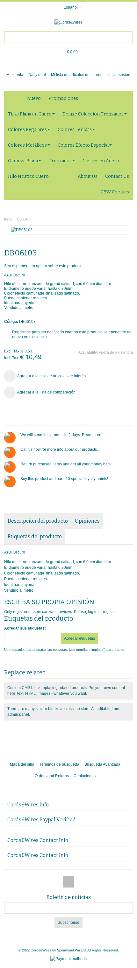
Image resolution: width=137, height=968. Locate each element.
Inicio (8, 219)
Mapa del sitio (22, 764)
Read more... (93, 435)
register (109, 611)
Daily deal (37, 75)
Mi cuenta (14, 75)
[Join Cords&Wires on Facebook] (68, 882)
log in (92, 611)
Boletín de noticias (69, 897)
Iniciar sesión (118, 75)
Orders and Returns (52, 776)
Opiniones (87, 521)
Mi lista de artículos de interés (76, 75)
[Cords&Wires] (68, 22)
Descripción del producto (38, 521)
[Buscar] (127, 37)
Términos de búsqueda (59, 764)
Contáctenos (85, 776)
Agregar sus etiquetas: (25, 628)
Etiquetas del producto (35, 536)
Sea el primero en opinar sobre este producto (43, 266)
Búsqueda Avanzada (102, 764)
